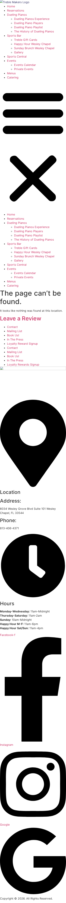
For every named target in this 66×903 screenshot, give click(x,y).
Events (11, 60)
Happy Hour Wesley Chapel (32, 44)
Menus (11, 73)
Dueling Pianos (17, 14)
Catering (12, 77)
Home (11, 6)
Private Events (23, 69)
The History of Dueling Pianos (34, 31)
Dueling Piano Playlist (28, 27)
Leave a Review (20, 318)
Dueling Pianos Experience (31, 19)
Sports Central (17, 56)
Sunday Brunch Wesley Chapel (34, 48)
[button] (33, 145)
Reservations (15, 10)
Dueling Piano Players (28, 23)
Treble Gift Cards (25, 39)
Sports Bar (14, 35)
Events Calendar (25, 65)
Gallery (18, 52)
